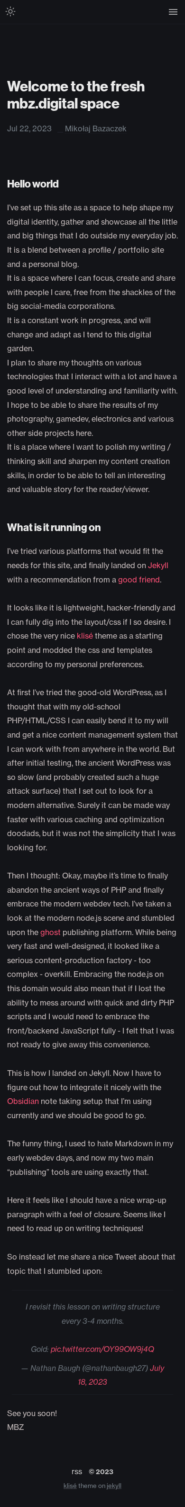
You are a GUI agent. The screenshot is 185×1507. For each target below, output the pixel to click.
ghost (50, 932)
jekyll (114, 1485)
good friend (139, 579)
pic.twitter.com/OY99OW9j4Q (102, 1349)
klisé (85, 635)
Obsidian (23, 1101)
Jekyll (158, 565)
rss (77, 1471)
